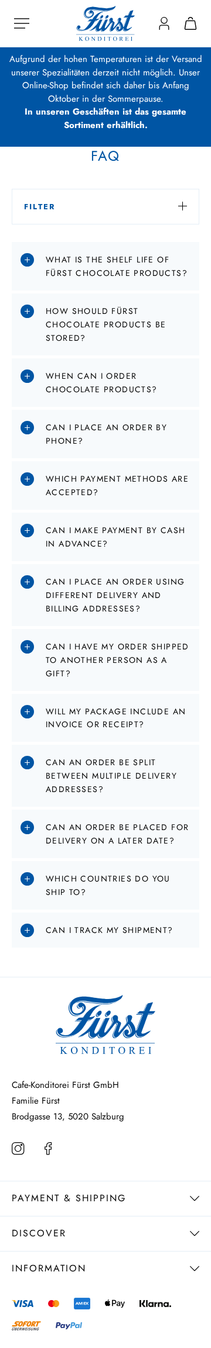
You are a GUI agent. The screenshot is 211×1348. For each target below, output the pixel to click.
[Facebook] (52, 1149)
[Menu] (22, 23)
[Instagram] (19, 1149)
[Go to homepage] (105, 22)
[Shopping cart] (190, 23)
